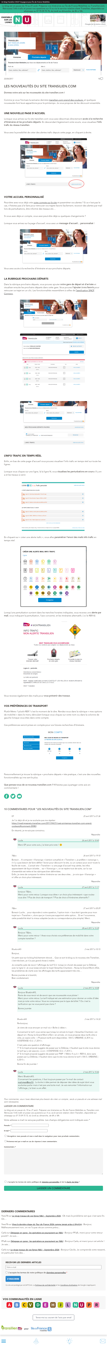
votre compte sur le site (45, 202)
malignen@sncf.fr (26, 1082)
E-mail (7, 1130)
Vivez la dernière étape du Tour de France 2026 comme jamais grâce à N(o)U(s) (47, 1224)
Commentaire (10, 1147)
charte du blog (72, 1182)
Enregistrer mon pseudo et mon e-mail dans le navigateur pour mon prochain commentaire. (43, 1136)
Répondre (95, 834)
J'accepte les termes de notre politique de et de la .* (43, 1182)
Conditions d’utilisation (68, 1285)
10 (99, 78)
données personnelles (50, 1182)
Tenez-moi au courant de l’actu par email (53, 1317)
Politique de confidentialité (45, 1285)
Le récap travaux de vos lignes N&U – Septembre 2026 (36, 1216)
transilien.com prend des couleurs (66, 100)
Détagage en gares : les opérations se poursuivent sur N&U (36, 1232)
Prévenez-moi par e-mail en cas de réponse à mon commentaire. (32, 1141)
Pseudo (7, 1125)
